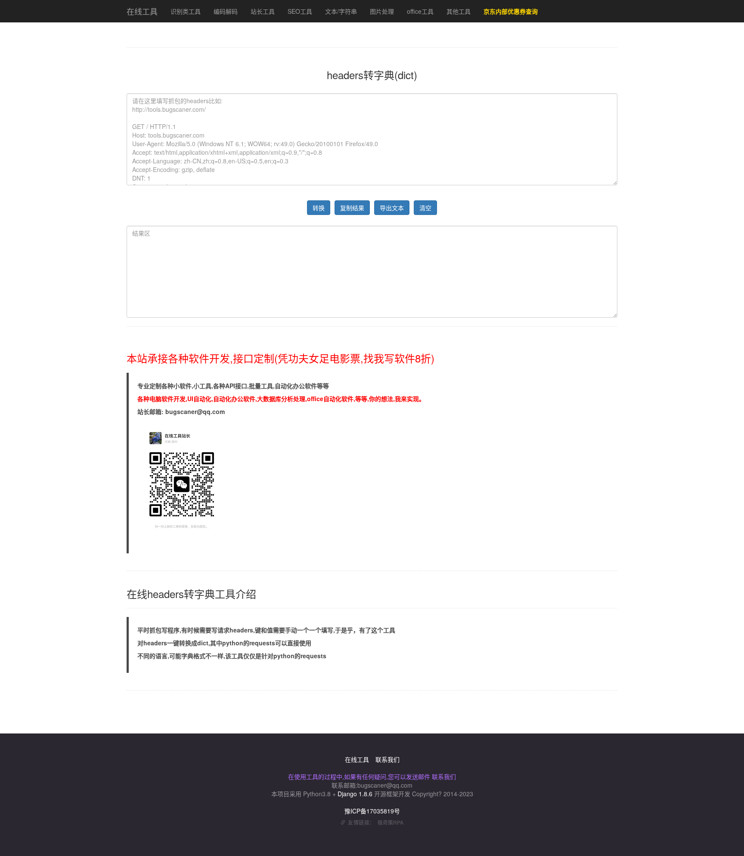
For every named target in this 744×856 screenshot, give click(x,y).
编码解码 (226, 11)
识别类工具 (185, 11)
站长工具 (263, 11)
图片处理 (382, 11)
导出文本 (392, 207)
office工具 (420, 11)
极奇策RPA (390, 822)
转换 (319, 207)
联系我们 (387, 759)
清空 (425, 207)
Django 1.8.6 (355, 793)
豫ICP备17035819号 (372, 811)
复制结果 (352, 207)
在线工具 (142, 11)
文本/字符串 (341, 11)
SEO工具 (300, 11)
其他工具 (458, 11)
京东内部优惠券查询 (511, 11)
